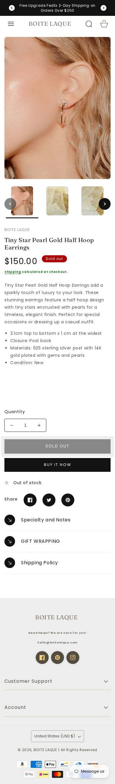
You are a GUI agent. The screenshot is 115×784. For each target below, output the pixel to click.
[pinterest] (57, 657)
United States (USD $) (54, 736)
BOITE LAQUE (45, 750)
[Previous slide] (12, 8)
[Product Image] (57, 108)
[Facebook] (30, 500)
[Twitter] (48, 500)
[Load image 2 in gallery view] (57, 202)
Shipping (12, 272)
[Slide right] (105, 204)
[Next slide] (103, 8)
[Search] (89, 24)
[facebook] (42, 657)
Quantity (14, 412)
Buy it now (57, 464)
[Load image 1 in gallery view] (22, 202)
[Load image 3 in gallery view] (92, 202)
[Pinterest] (67, 500)
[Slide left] (10, 204)
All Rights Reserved (79, 750)
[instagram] (72, 657)
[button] (10, 23)
